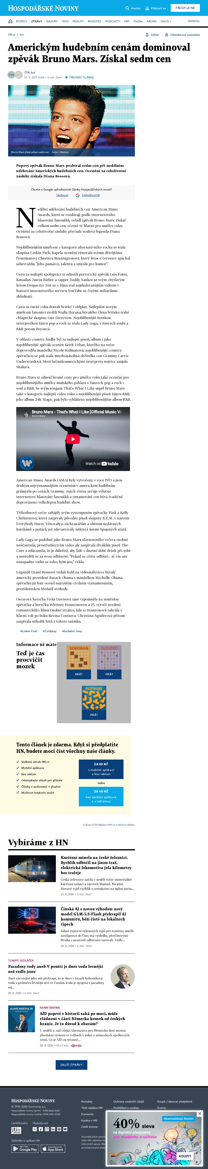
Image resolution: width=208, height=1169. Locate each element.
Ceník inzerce (89, 1127)
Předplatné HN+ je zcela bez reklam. (115, 824)
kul (33, 72)
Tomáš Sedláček (21, 960)
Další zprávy (71, 1064)
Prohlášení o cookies (126, 1108)
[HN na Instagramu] (47, 1129)
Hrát (79, 674)
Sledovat (62, 195)
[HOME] (10, 21)
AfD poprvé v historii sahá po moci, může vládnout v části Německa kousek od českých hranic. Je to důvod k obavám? (82, 1019)
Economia (87, 1114)
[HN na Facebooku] (41, 1129)
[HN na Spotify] (59, 1129)
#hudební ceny (72, 631)
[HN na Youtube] (65, 1129)
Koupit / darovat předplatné (174, 1101)
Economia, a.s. (37, 1106)
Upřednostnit (91, 195)
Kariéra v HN (89, 1120)
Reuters (64, 152)
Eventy (161, 1108)
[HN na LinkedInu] (53, 1129)
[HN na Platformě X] (35, 1129)
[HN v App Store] (53, 1149)
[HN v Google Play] (25, 1149)
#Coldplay (49, 631)
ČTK (27, 72)
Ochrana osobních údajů (129, 1101)
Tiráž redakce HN (92, 1108)
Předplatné (185, 8)
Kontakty (86, 1101)
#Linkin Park (28, 631)
